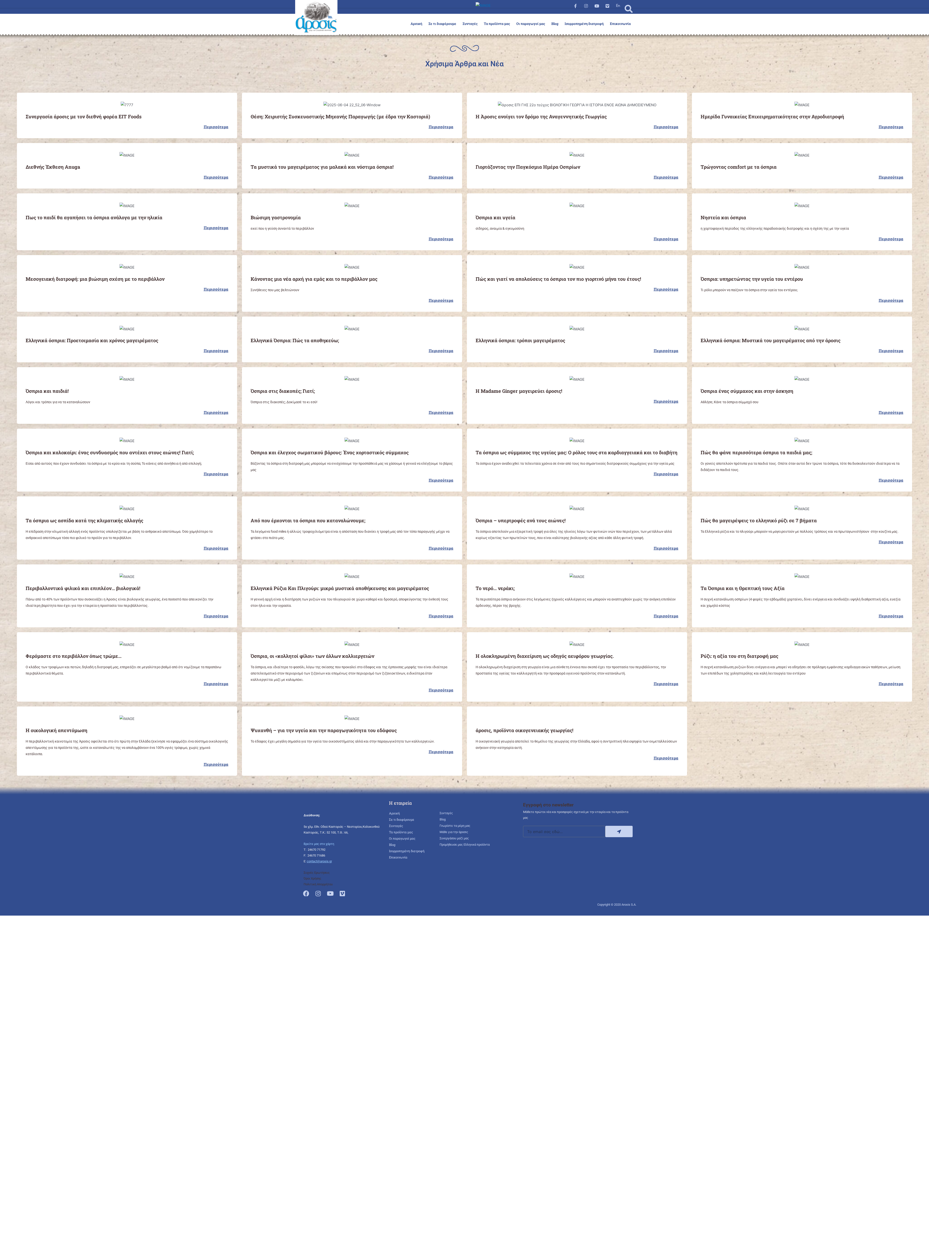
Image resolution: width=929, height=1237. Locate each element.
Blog (554, 23)
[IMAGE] (618, 5)
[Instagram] (586, 5)
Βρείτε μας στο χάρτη (319, 844)
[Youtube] (596, 5)
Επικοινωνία (620, 23)
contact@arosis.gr (319, 861)
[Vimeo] (607, 5)
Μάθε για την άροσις (454, 832)
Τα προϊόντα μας (497, 23)
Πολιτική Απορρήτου (318, 884)
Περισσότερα (216, 126)
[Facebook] (306, 893)
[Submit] (619, 831)
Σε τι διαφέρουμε (442, 23)
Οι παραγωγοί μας (530, 23)
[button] (629, 9)
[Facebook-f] (575, 5)
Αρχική (416, 23)
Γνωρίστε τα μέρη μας (455, 825)
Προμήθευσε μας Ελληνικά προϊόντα (465, 844)
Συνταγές (470, 23)
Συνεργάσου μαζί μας (454, 838)
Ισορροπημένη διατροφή (584, 23)
